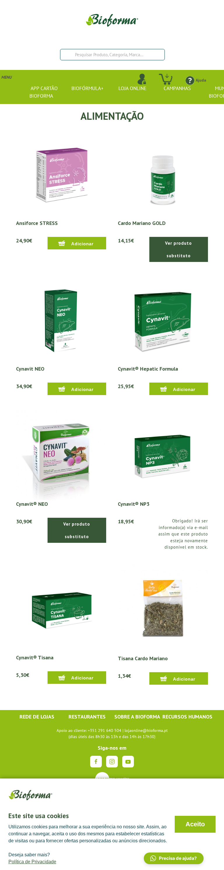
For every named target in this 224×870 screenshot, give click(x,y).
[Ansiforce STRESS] (61, 174)
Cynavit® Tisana (34, 657)
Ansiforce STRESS (37, 223)
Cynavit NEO (30, 368)
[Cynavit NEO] (61, 319)
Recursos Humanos (187, 716)
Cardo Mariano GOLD (142, 223)
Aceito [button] (195, 824)
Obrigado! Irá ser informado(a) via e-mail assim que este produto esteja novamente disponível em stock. (183, 534)
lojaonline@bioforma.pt (146, 730)
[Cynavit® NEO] (61, 454)
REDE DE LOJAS (37, 716)
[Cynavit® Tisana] (61, 608)
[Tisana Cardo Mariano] (163, 608)
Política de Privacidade (32, 861)
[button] (174, 858)
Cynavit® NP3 (133, 504)
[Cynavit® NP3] (163, 454)
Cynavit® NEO (32, 504)
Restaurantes (87, 716)
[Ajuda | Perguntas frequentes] (190, 80)
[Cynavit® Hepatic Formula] (163, 319)
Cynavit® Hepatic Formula (148, 368)
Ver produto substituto (178, 249)
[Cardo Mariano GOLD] (163, 174)
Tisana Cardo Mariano (143, 658)
